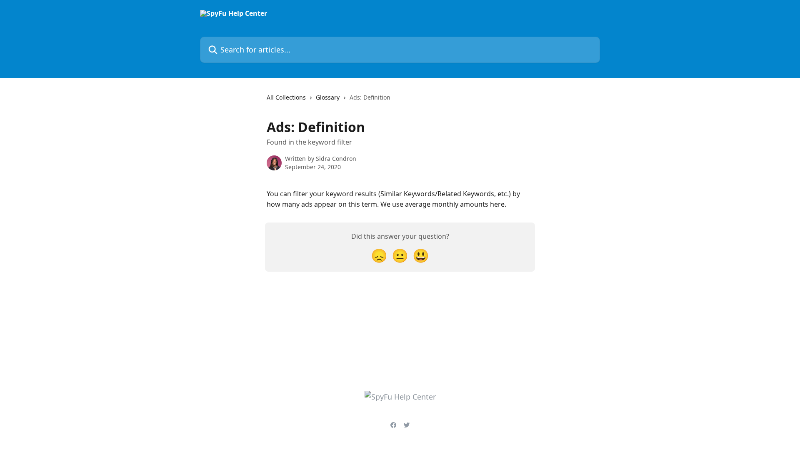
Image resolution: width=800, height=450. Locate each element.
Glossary (328, 97)
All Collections (286, 97)
